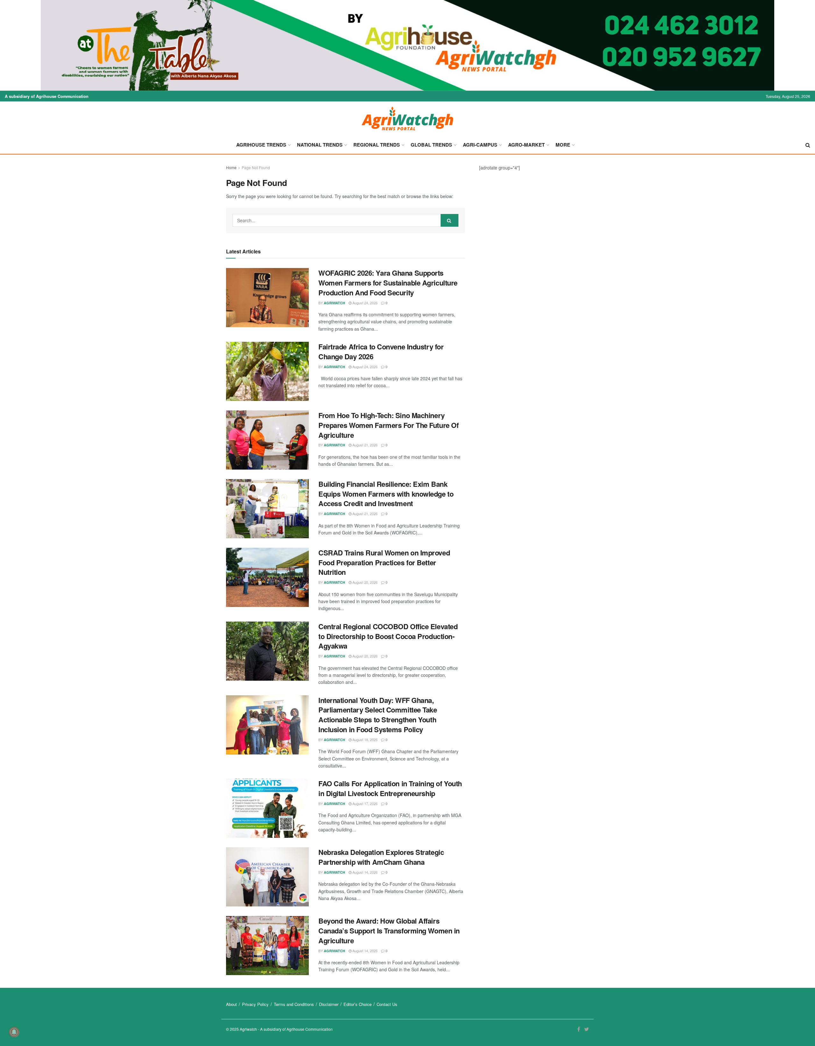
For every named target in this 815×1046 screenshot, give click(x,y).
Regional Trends (376, 144)
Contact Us (387, 1004)
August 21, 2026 (364, 444)
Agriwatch (334, 302)
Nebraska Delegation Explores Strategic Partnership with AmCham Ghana (381, 857)
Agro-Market (526, 144)
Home (231, 167)
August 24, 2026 (364, 302)
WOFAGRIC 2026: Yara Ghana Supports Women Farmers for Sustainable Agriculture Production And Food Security (387, 283)
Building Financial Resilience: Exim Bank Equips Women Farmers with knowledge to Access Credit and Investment (385, 494)
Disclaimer (328, 1004)
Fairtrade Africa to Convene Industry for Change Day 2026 (380, 351)
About (231, 1004)
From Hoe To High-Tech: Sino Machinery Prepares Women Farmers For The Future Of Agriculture (388, 425)
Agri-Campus (480, 144)
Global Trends (431, 144)
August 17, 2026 (364, 803)
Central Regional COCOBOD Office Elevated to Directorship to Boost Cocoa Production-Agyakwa (387, 636)
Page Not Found (256, 167)
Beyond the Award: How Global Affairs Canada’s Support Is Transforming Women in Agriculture (389, 931)
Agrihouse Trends (261, 144)
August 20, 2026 (364, 582)
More (563, 144)
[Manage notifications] (14, 1032)
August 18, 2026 (364, 739)
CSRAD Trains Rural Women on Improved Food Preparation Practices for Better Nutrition (384, 562)
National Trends (320, 144)
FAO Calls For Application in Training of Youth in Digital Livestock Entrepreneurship (390, 788)
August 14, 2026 (364, 872)
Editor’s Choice (358, 1004)
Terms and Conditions (294, 1004)
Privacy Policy (255, 1004)
